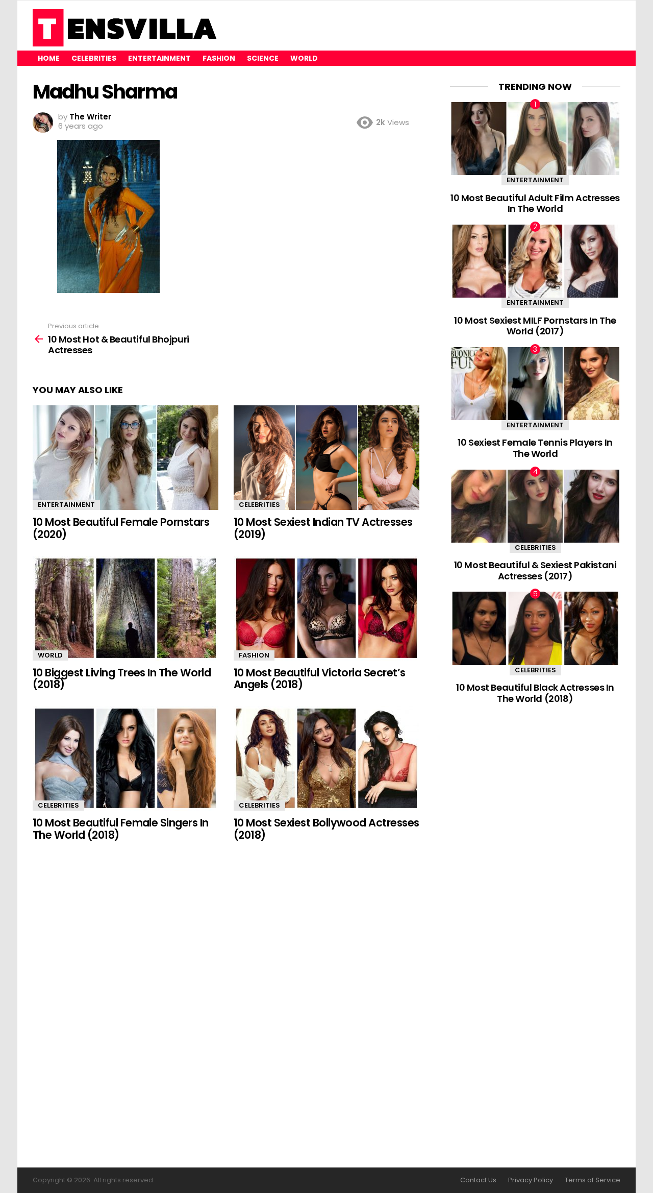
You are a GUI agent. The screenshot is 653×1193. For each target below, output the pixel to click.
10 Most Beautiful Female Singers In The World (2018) (121, 828)
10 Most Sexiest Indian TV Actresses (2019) (323, 528)
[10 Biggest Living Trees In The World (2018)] (125, 608)
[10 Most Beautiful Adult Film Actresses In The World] (535, 138)
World (304, 58)
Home (49, 58)
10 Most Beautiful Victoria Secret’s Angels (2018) (320, 678)
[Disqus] (226, 1005)
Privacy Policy (530, 1180)
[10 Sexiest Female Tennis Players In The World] (535, 383)
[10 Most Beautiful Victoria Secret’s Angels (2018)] (326, 608)
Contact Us (478, 1180)
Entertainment (159, 58)
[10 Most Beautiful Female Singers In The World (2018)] (125, 758)
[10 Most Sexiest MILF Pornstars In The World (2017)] (535, 261)
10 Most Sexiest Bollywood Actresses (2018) (326, 828)
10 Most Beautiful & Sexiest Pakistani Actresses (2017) (535, 570)
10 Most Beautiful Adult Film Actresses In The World (535, 203)
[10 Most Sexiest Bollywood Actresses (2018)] (326, 758)
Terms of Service (592, 1180)
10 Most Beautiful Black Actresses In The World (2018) (535, 693)
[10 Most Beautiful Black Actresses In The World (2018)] (535, 628)
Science (263, 58)
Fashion (219, 58)
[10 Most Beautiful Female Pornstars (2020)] (125, 457)
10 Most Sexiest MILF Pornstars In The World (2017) (535, 326)
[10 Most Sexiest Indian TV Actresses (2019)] (326, 457)
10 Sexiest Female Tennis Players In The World (535, 448)
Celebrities (93, 58)
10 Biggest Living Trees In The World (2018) (122, 678)
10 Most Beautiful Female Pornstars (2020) (121, 528)
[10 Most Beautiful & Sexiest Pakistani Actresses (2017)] (535, 506)
